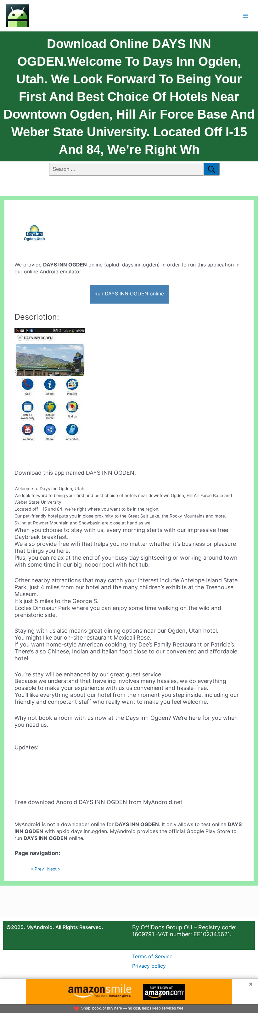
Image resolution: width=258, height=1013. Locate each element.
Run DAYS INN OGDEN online (129, 293)
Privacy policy (149, 966)
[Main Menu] (245, 15)
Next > (54, 868)
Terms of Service (152, 956)
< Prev (37, 868)
